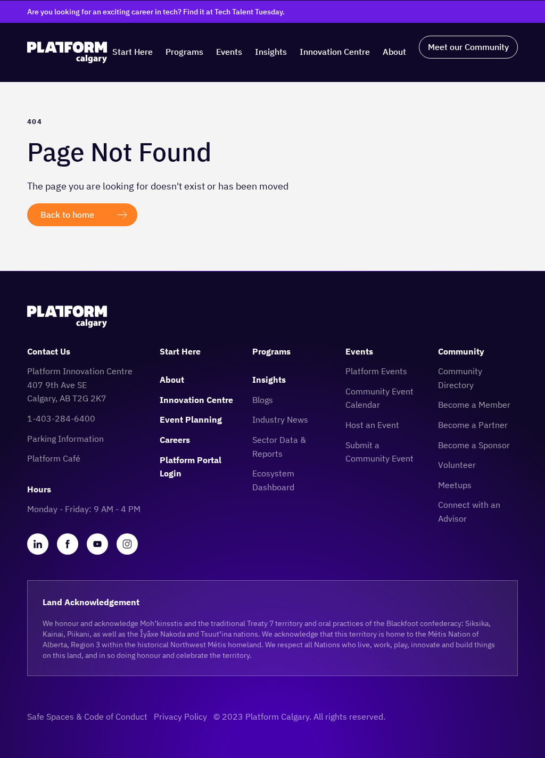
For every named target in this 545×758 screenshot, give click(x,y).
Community (461, 351)
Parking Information (65, 438)
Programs (184, 51)
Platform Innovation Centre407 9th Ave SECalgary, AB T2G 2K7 (80, 384)
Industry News (280, 419)
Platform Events (376, 371)
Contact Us (48, 351)
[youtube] (97, 544)
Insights (271, 51)
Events (229, 51)
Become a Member (474, 404)
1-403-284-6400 (61, 418)
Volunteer (457, 464)
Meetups (455, 485)
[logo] (67, 52)
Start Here (132, 51)
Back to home (67, 214)
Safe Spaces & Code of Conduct (87, 716)
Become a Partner (473, 424)
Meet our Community (468, 47)
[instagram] (127, 544)
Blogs (262, 399)
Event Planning (191, 419)
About (394, 51)
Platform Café (53, 458)
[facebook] (67, 544)
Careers (175, 439)
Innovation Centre (335, 51)
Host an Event (372, 424)
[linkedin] (37, 544)
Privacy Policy (180, 716)
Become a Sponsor (474, 445)
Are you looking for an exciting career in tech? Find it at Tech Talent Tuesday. (156, 12)
